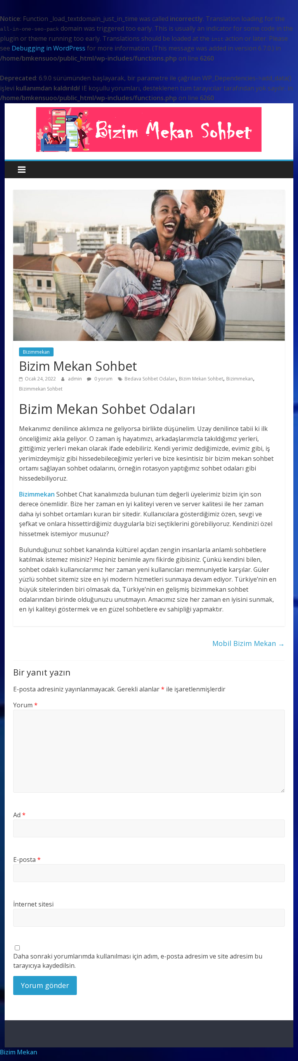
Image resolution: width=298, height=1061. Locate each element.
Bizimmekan (36, 352)
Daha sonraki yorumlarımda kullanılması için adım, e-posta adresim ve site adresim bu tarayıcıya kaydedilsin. (137, 961)
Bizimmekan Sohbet (40, 389)
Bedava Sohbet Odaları (150, 378)
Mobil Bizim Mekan (248, 643)
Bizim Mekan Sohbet (201, 378)
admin (75, 378)
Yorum (25, 705)
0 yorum (103, 378)
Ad (19, 815)
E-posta (27, 859)
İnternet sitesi (33, 904)
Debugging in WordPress (48, 48)
